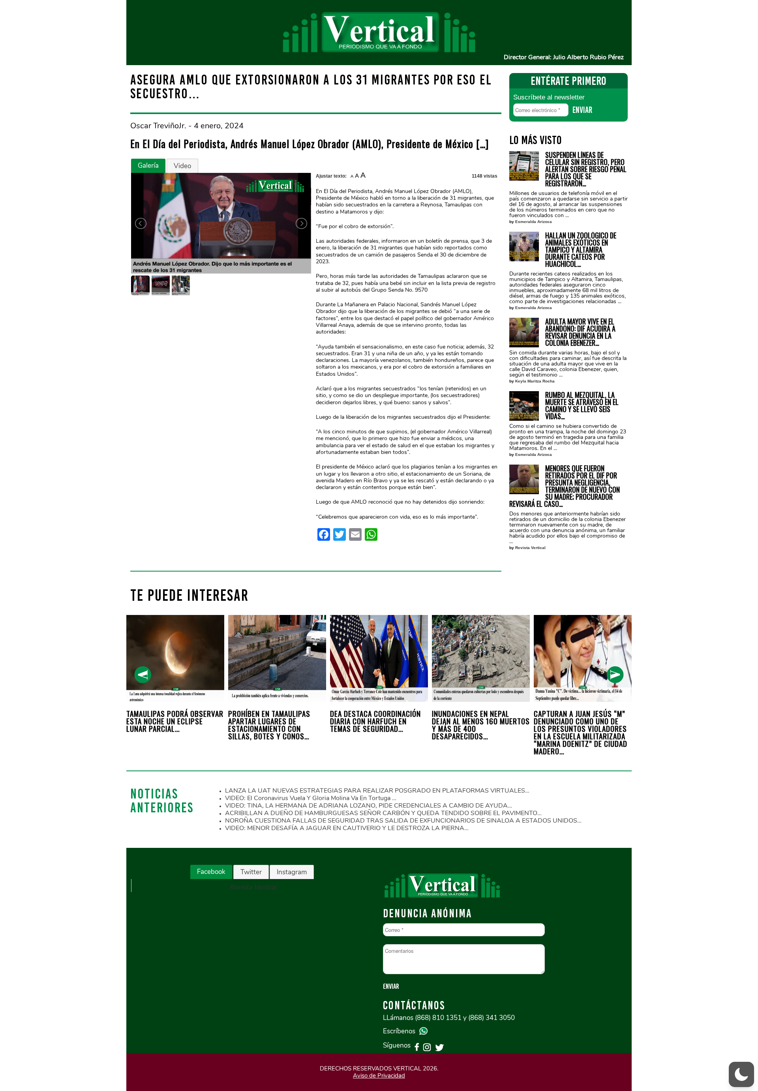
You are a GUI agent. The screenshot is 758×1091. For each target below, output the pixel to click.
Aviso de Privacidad (379, 1076)
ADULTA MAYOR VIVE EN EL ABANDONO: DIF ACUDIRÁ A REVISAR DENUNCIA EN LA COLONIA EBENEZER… (580, 332)
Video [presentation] (182, 166)
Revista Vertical (530, 548)
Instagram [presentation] (292, 872)
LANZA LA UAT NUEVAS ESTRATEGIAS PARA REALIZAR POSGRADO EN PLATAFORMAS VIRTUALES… (377, 790)
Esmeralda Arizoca (533, 221)
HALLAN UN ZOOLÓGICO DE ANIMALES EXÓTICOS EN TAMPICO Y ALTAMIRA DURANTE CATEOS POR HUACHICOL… (580, 249)
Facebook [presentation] (211, 871)
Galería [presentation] (148, 165)
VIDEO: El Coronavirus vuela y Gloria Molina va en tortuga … (310, 798)
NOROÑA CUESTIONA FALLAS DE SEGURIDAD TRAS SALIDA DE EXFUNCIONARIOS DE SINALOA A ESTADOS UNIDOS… (403, 820)
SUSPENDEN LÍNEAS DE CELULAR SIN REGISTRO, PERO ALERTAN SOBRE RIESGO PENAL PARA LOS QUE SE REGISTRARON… (586, 169)
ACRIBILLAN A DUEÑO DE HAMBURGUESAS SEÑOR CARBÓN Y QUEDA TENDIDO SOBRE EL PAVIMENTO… (383, 813)
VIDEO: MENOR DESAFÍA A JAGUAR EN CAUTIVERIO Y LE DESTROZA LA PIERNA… (347, 828)
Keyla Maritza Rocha (535, 381)
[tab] (148, 166)
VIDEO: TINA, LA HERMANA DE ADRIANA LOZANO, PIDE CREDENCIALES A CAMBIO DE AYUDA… (368, 805)
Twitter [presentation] (251, 872)
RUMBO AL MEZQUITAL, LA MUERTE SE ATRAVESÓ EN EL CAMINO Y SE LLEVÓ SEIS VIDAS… (582, 405)
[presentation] (142, 674)
